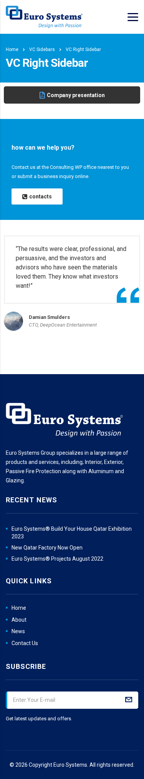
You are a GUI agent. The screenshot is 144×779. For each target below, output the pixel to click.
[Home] (44, 17)
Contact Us (25, 643)
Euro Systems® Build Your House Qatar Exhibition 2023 (72, 533)
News (18, 631)
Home (12, 49)
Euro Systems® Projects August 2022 (57, 559)
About (19, 620)
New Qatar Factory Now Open (47, 548)
